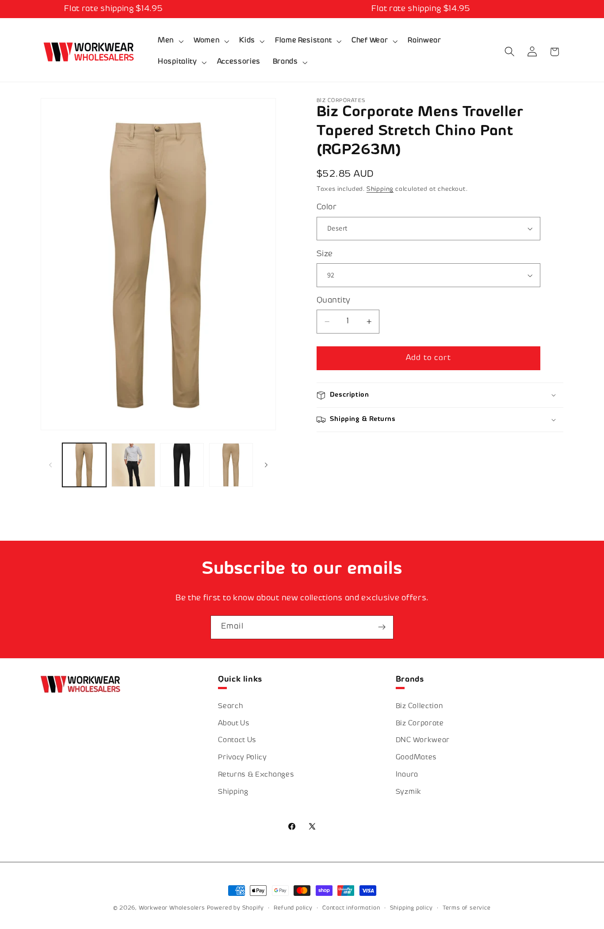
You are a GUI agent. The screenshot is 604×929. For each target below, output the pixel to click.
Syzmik (408, 792)
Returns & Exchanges (256, 775)
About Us (234, 724)
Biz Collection (419, 707)
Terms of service (467, 908)
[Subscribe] (382, 627)
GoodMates (416, 758)
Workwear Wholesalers (172, 908)
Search (230, 707)
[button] (169, 41)
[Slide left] (50, 464)
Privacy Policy (242, 758)
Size (325, 254)
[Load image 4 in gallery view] (182, 465)
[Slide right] (266, 464)
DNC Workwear (423, 741)
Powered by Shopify (235, 908)
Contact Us (237, 741)
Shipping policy (411, 908)
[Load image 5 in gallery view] (231, 465)
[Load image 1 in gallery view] (84, 465)
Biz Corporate (420, 724)
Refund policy (293, 908)
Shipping (380, 189)
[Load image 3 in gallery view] (133, 465)
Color (326, 207)
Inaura (407, 775)
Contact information (351, 908)
